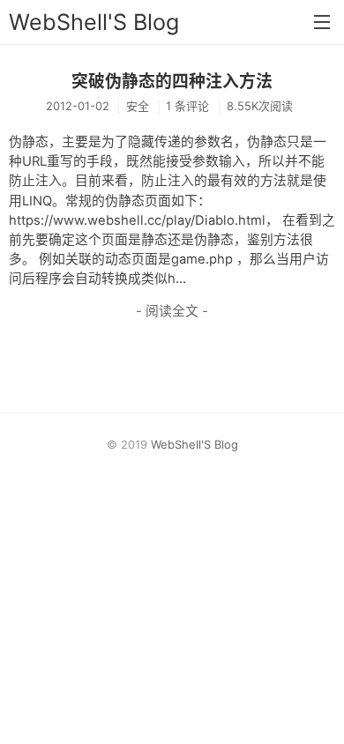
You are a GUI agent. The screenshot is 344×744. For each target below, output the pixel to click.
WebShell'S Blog (94, 22)
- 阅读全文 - (172, 311)
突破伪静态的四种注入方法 (172, 81)
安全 (137, 106)
